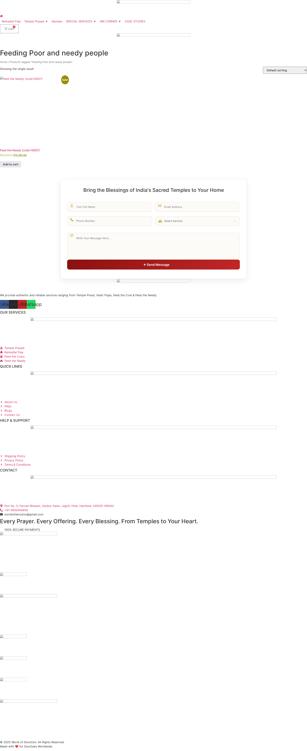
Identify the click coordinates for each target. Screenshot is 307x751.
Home (3, 62)
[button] (36, 21)
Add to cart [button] (10, 164)
